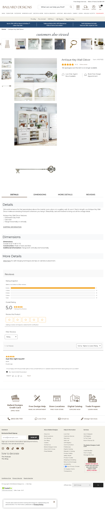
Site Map (28, 484)
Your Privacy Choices (73, 466)
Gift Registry (67, 442)
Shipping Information (12, 227)
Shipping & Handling (70, 460)
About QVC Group (49, 449)
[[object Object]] (52, 329)
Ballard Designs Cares (50, 447)
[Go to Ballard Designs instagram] (3, 448)
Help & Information (70, 430)
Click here (7, 261)
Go (98, 485)
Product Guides (68, 457)
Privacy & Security (17, 478)
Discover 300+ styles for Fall (88, 25)
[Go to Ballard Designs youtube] (17, 448)
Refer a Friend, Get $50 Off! (96, 1)
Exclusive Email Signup (9, 433)
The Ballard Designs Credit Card (92, 446)
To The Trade (87, 438)
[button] (17, 7)
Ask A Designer (88, 434)
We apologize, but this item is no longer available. (79, 68)
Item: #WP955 (98, 59)
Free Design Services (80, 1)
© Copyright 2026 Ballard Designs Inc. (13, 484)
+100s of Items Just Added (54, 25)
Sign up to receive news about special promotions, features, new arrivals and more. (20, 443)
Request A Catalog (69, 451)
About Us (47, 434)
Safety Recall (67, 455)
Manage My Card (89, 455)
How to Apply (88, 452)
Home (4, 29)
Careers (46, 442)
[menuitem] (3, 14)
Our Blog (47, 440)
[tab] (14, 194)
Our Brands (47, 438)
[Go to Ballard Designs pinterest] (22, 448)
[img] (35, 79)
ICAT (22, 490)
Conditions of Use (6, 478)
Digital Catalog (68, 449)
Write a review (83, 64)
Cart (100, 9)
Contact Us (47, 444)
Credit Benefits (88, 450)
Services (86, 430)
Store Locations (48, 436)
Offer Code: (17, 490)
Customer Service (69, 436)
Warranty (67, 438)
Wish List (66, 440)
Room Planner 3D (89, 440)
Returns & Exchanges (70, 462)
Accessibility (67, 464)
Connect (5, 430)
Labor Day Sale (17, 25)
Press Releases (48, 451)
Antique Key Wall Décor (16, 29)
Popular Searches (28, 478)
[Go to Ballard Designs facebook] (8, 448)
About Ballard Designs (51, 430)
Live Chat (66, 434)
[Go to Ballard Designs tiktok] (12, 448)
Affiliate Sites (67, 485)
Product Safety (68, 453)
